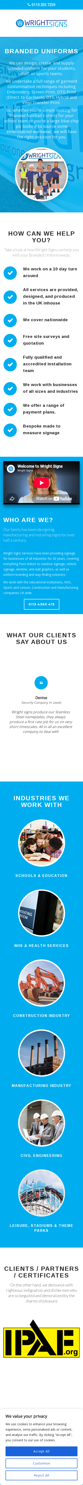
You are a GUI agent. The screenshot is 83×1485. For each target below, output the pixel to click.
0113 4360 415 (42, 604)
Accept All (41, 1451)
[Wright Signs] (41, 23)
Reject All (41, 1475)
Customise (41, 1463)
